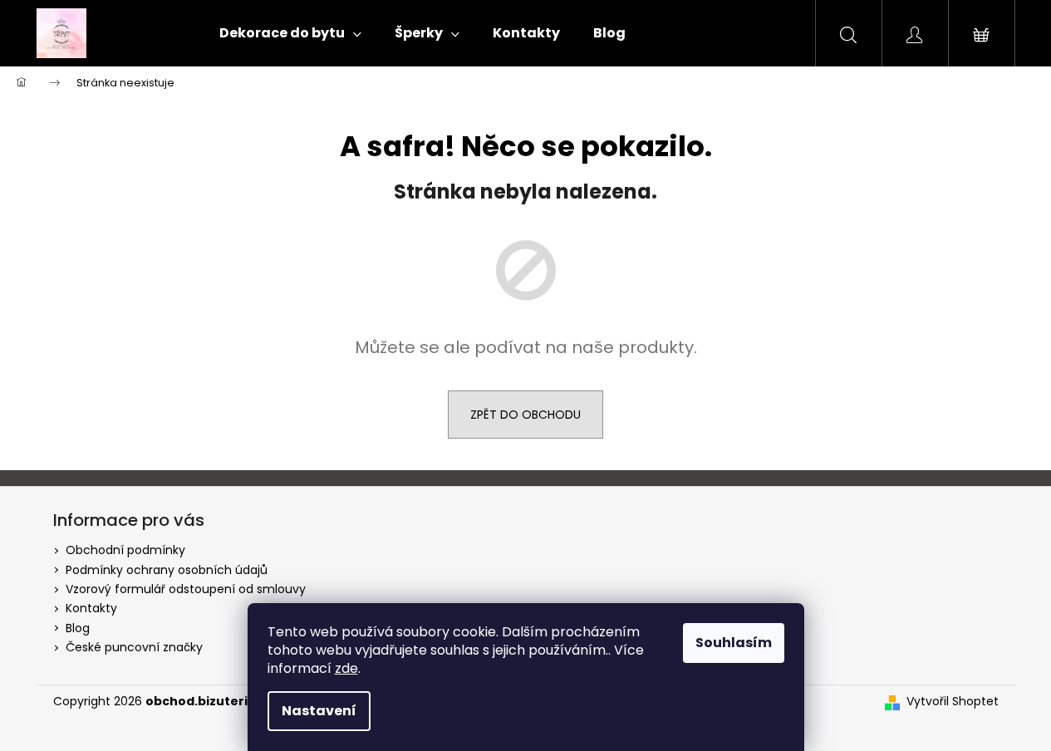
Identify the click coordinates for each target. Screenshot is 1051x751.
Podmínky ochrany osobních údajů (167, 570)
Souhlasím (733, 642)
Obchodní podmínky (125, 550)
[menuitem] (290, 33)
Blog (78, 628)
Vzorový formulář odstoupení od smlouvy (186, 589)
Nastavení (319, 710)
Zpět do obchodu (525, 414)
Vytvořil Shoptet (952, 701)
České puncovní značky (134, 647)
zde (346, 668)
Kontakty (91, 608)
